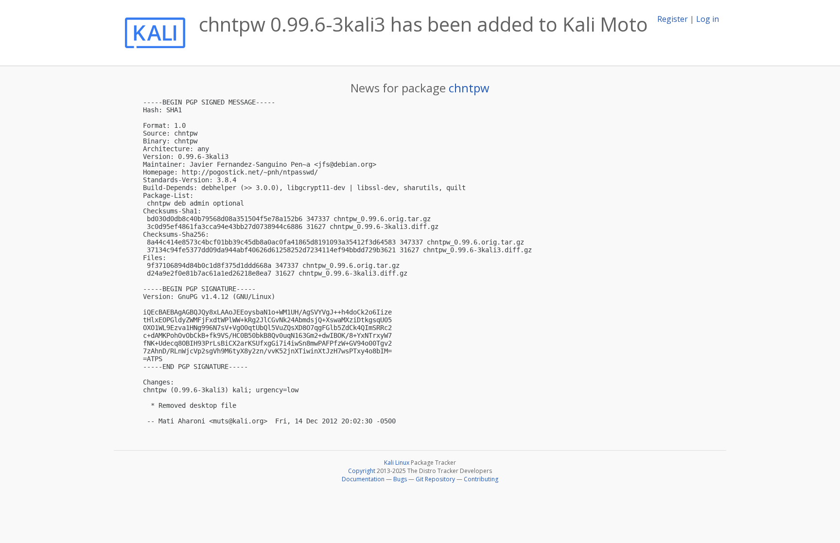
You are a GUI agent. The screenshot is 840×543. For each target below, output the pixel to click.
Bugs (400, 479)
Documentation (363, 479)
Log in (707, 19)
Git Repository (435, 479)
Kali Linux (396, 462)
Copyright (361, 471)
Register (672, 19)
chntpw (469, 88)
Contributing (481, 479)
